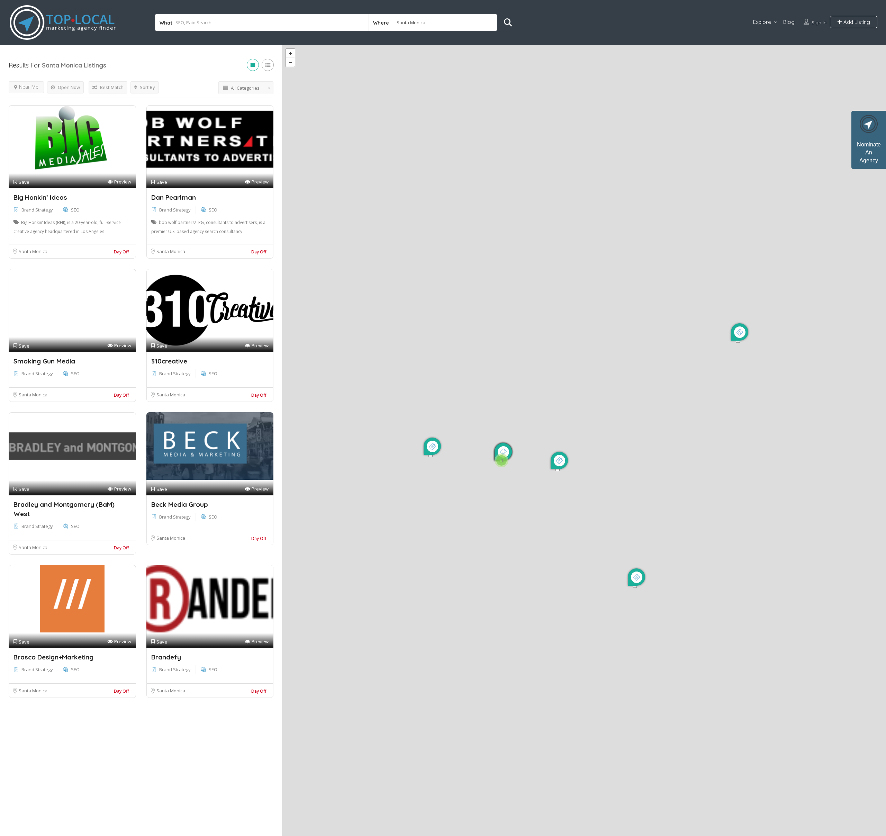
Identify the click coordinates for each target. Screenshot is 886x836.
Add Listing (856, 22)
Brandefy (166, 657)
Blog (789, 22)
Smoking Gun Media (44, 361)
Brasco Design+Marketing (53, 657)
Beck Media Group (179, 504)
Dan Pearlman (173, 197)
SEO (75, 210)
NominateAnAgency (869, 152)
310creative (169, 361)
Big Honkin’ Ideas (40, 197)
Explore (762, 22)
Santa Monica (33, 251)
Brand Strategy (37, 210)
